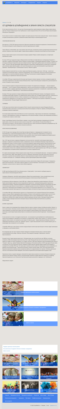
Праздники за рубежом (27, 395)
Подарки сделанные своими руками (11, 346)
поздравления (32, 2)
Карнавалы (21, 398)
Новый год (36, 395)
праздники (16, 2)
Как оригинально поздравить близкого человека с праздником (17, 348)
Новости (7, 395)
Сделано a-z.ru (53, 405)
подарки (39, 2)
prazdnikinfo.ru (9, 2)
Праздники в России (15, 395)
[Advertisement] (30, 13)
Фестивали (28, 398)
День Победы (51, 395)
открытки (45, 2)
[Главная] (4, 3)
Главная (4, 22)
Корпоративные (46, 398)
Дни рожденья (8, 401)
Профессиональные (36, 398)
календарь (23, 2)
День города (43, 395)
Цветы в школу (6, 351)
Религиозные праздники (10, 398)
